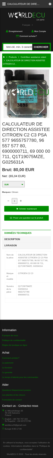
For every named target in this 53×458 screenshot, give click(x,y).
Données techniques (18, 233)
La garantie (7, 372)
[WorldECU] (4, 57)
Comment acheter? (28, 36)
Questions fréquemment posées (16, 390)
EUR (7, 184)
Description (12, 239)
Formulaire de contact (12, 400)
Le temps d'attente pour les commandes (20, 377)
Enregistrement (15, 31)
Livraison (10, 245)
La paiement (7, 363)
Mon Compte (40, 31)
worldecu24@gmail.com (15, 425)
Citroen (15, 192)
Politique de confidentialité (13, 340)
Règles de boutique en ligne (14, 345)
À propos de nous (10, 335)
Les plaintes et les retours (13, 395)
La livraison (7, 367)
